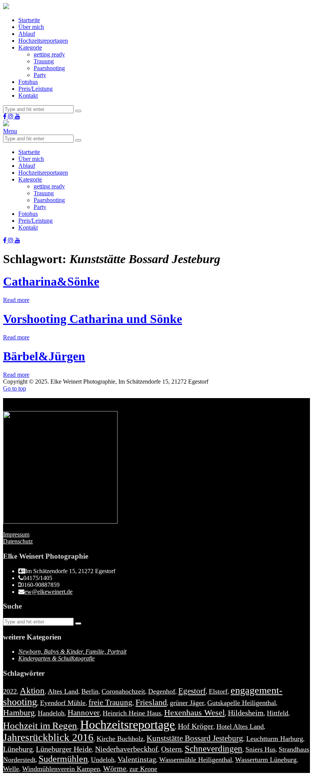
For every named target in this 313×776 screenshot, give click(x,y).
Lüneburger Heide (64, 749)
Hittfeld (277, 713)
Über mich (31, 27)
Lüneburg (18, 749)
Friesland (151, 702)
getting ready (49, 54)
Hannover (84, 712)
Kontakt (28, 95)
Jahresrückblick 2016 (48, 737)
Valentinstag (137, 759)
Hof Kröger (195, 726)
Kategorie (30, 47)
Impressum (16, 534)
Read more (16, 300)
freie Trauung (110, 702)
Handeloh (51, 713)
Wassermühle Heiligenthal (195, 759)
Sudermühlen (63, 759)
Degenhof (161, 691)
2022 (10, 691)
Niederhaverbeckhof (126, 749)
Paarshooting (49, 68)
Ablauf (26, 34)
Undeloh (103, 759)
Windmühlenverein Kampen (61, 769)
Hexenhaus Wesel (194, 712)
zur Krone (143, 769)
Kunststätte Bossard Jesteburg (195, 738)
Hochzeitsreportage (127, 724)
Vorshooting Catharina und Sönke (92, 319)
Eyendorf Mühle (63, 703)
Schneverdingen (213, 749)
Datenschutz (18, 541)
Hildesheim (246, 713)
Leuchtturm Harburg (274, 738)
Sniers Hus (260, 749)
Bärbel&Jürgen (44, 356)
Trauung (44, 61)
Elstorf (218, 691)
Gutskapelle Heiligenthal (241, 703)
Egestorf (192, 691)
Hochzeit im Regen (40, 725)
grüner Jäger (187, 703)
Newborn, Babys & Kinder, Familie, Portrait (72, 651)
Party (40, 75)
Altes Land (63, 691)
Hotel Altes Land (240, 726)
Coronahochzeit (123, 691)
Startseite (29, 20)
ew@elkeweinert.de (48, 591)
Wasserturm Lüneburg (266, 759)
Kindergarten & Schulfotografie (56, 658)
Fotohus (28, 82)
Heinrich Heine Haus (132, 713)
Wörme (114, 768)
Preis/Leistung (35, 88)
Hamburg (19, 712)
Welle (11, 769)
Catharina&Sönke (51, 281)
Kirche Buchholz (120, 738)
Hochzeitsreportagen (43, 40)
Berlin (89, 691)
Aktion (32, 691)
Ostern (171, 749)
